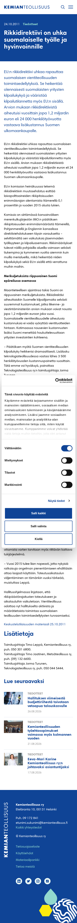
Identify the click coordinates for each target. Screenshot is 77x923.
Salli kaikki (38, 513)
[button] (63, 7)
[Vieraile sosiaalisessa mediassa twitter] (28, 881)
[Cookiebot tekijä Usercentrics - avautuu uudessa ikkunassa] (55, 380)
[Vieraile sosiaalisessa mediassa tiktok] (47, 881)
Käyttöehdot (24, 853)
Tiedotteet (30, 24)
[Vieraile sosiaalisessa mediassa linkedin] (19, 881)
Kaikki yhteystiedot (29, 827)
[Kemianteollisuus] (27, 7)
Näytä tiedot (56, 500)
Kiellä (38, 539)
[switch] (66, 460)
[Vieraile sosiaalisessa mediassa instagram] (38, 881)
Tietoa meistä (25, 866)
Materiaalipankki (27, 860)
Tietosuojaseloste (28, 846)
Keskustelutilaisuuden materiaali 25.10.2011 (35, 624)
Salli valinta (38, 526)
